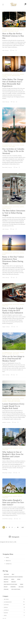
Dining (22, 29)
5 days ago (7, 101)
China (14, 615)
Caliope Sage (4, 472)
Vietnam (4, 76)
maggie (3, 326)
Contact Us (8, 563)
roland (3, 101)
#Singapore (13, 586)
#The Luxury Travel (15, 589)
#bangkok (6, 579)
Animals (14, 607)
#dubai (18, 579)
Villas (16, 31)
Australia (14, 610)
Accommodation (7, 29)
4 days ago (7, 50)
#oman (21, 584)
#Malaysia (6, 581)
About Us (8, 560)
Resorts (4, 31)
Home (7, 557)
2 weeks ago (10, 518)
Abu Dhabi (14, 599)
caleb (3, 50)
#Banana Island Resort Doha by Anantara (13, 576)
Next (23, 527)
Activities (16, 29)
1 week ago (7, 326)
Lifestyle (5, 146)
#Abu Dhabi (6, 574)
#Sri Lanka (21, 586)
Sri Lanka (12, 146)
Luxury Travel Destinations (11, 75)
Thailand (11, 31)
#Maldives (13, 581)
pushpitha (4, 422)
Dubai (4, 208)
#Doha (12, 579)
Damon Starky (4, 167)
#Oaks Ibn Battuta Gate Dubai (10, 584)
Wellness (16, 353)
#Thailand (6, 589)
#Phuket (5, 586)
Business (15, 448)
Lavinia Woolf (4, 518)
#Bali (13, 574)
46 (17, 527)
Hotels (9, 208)
